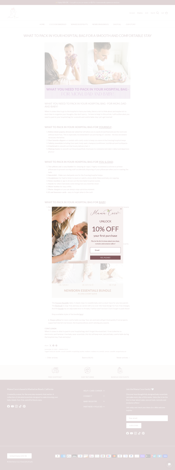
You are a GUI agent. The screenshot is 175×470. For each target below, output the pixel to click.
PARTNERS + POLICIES (94, 406)
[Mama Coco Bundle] (87, 98)
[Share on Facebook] (53, 345)
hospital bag (75, 351)
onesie (107, 351)
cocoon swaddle (66, 351)
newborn (87, 351)
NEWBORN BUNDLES (100, 24)
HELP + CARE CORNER (94, 390)
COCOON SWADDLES (57, 24)
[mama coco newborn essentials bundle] (87, 297)
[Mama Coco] (13, 12)
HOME (42, 24)
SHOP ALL (117, 24)
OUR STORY (130, 24)
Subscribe (133, 425)
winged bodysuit (121, 351)
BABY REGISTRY (94, 401)
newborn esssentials (97, 351)
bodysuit (52, 351)
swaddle (112, 351)
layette (82, 351)
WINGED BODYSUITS (79, 24)
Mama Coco (16, 462)
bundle (58, 351)
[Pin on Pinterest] (56, 345)
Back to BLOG (87, 358)
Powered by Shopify (26, 462)
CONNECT (94, 396)
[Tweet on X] (50, 345)
